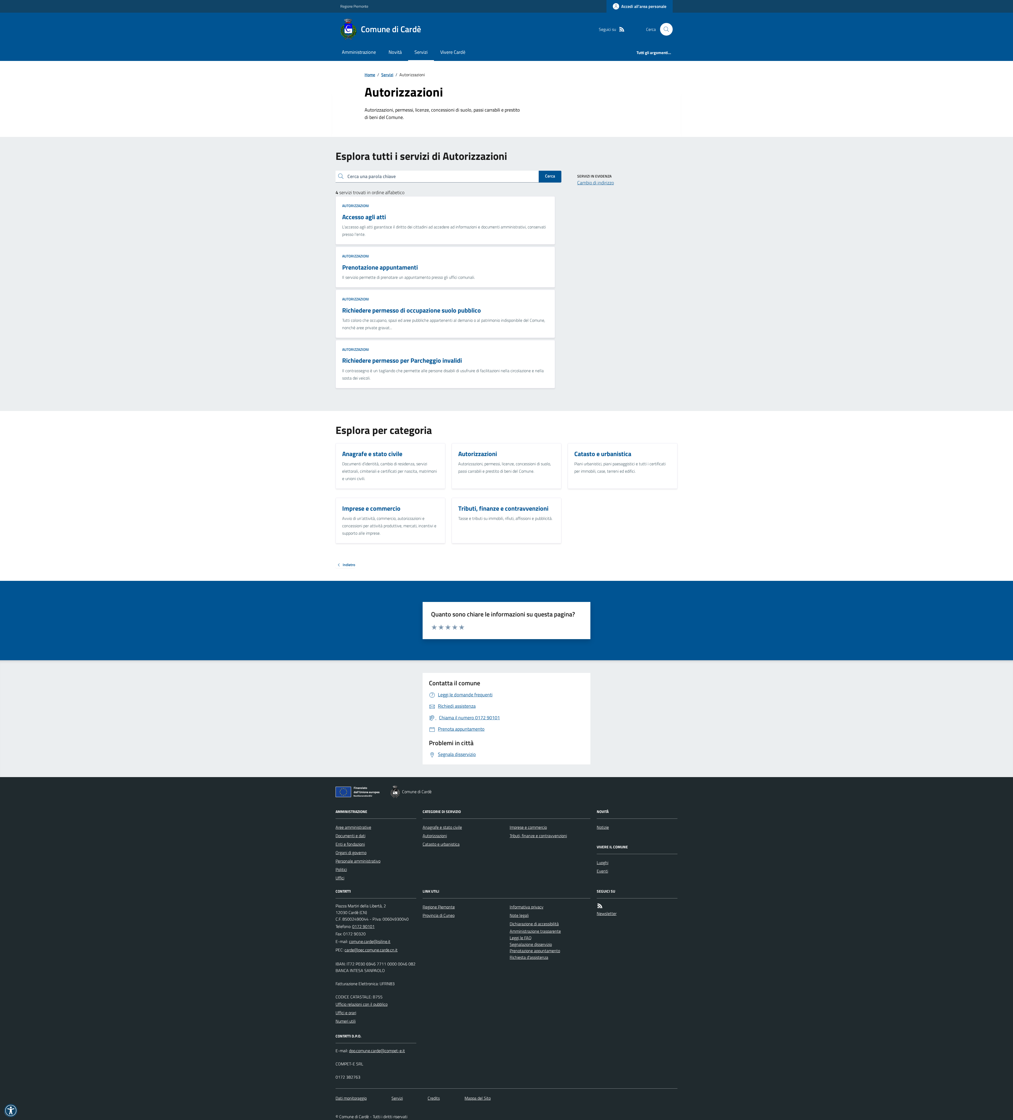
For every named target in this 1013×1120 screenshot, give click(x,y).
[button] (11, 1110)
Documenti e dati (350, 835)
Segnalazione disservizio (531, 944)
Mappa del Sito (478, 1098)
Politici (341, 869)
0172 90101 (363, 926)
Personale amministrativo (358, 861)
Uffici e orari (346, 1012)
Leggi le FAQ (521, 938)
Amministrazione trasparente (535, 931)
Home (370, 74)
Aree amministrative (353, 827)
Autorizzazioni (355, 205)
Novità (395, 52)
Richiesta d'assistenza (529, 957)
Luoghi (602, 862)
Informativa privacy (526, 907)
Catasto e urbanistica (441, 844)
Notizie (603, 827)
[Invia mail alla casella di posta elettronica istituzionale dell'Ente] (369, 941)
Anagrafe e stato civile (442, 827)
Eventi (602, 871)
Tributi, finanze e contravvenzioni (538, 835)
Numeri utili (346, 1021)
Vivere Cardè (452, 52)
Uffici (340, 878)
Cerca (550, 176)
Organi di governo (351, 852)
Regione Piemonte (354, 6)
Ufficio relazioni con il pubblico (362, 1004)
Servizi (421, 52)
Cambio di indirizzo (595, 182)
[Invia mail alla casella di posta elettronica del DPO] (377, 1050)
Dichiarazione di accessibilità (534, 924)
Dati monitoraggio (351, 1098)
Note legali (519, 915)
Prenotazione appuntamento (535, 950)
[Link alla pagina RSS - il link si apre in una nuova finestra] (622, 29)
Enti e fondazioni (350, 844)
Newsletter (607, 913)
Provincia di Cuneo (439, 915)
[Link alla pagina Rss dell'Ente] (600, 906)
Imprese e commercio (528, 827)
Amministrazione (359, 52)
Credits (434, 1098)
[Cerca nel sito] (664, 29)
